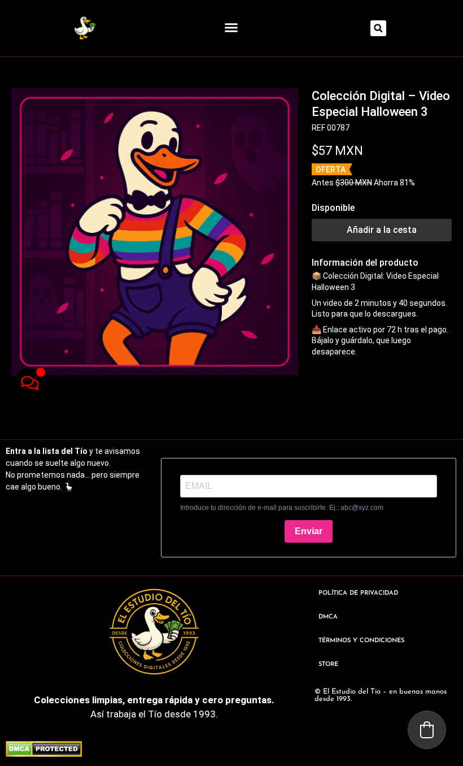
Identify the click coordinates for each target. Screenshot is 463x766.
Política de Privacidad (358, 593)
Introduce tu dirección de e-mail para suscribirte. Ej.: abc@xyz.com (281, 507)
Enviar (308, 531)
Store (328, 664)
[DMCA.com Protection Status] (44, 753)
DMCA (328, 617)
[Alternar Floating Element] (29, 383)
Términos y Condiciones (361, 641)
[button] (231, 27)
